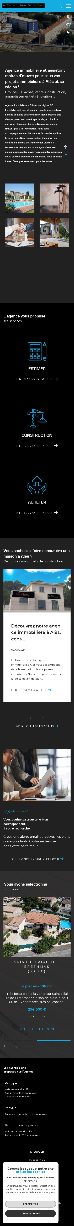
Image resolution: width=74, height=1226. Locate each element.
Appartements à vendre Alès (21, 1093)
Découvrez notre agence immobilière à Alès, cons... (36, 632)
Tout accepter (31, 1213)
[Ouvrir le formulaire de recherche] (60, 6)
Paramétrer (30, 1203)
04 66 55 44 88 (37, 1159)
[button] (16, 1046)
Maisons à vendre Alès (17, 1089)
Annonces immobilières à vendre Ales (26, 1114)
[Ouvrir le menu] (68, 6)
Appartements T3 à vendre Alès (22, 1135)
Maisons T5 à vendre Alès (18, 1131)
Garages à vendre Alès (17, 1096)
